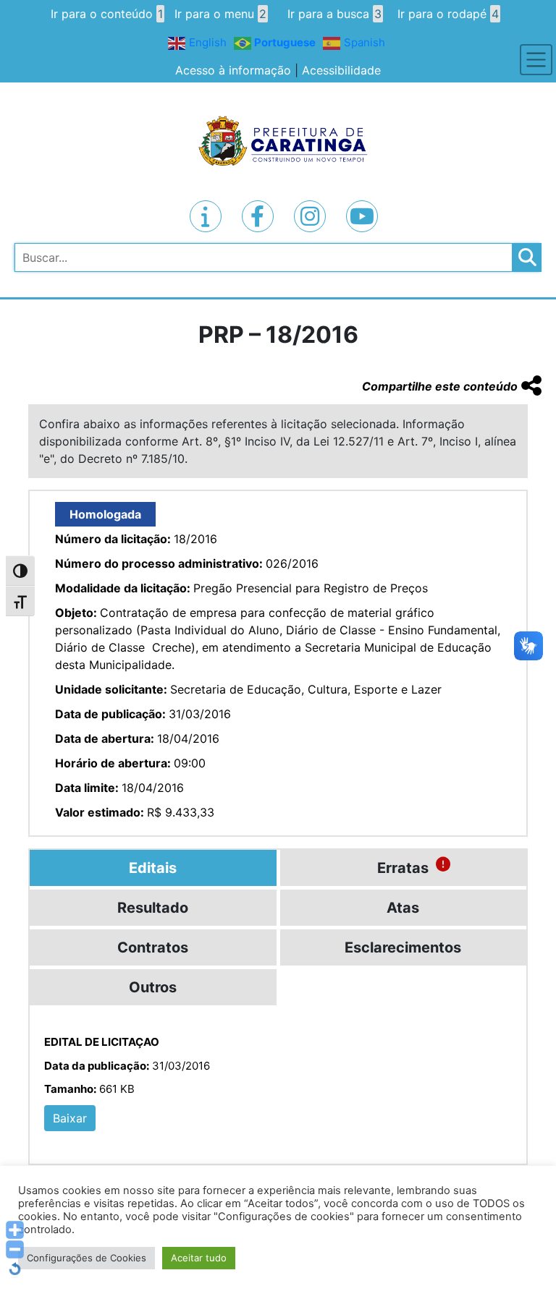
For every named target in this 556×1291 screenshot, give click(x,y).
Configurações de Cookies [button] (86, 1258)
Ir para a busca (334, 14)
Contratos (152, 947)
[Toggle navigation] (536, 59)
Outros (153, 987)
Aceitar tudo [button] (199, 1258)
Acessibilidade (341, 70)
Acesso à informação (233, 70)
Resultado (152, 907)
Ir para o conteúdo (107, 14)
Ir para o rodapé (448, 14)
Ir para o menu (220, 14)
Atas (403, 907)
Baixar (70, 1118)
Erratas (403, 868)
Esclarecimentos (403, 947)
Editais (153, 868)
